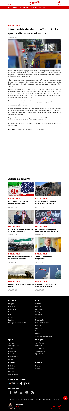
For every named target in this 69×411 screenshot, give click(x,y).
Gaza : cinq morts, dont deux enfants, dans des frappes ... (45, 202)
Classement (12, 351)
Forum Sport (12, 354)
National (38, 304)
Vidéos (37, 369)
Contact (10, 317)
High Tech (38, 328)
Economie (38, 315)
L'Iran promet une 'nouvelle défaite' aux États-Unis (26, 7)
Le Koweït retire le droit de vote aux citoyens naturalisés (47, 285)
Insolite (37, 334)
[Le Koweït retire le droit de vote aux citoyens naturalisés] (48, 272)
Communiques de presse (43, 336)
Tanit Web (55, 399)
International (14, 26)
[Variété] (10, 406)
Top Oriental (39, 348)
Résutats (11, 348)
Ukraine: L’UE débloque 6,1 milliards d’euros (21, 285)
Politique (38, 312)
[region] (34, 16)
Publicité (11, 320)
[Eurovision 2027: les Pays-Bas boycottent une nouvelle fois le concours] (48, 217)
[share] (65, 398)
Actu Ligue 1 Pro (13, 346)
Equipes (11, 304)
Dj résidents (39, 354)
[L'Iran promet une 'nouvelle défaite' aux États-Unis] (21, 189)
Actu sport (11, 343)
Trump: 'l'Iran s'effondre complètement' (43, 258)
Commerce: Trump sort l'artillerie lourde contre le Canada (20, 258)
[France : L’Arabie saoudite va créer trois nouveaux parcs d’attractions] (21, 217)
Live (9, 315)
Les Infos (11, 371)
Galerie (10, 359)
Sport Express (13, 357)
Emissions (11, 306)
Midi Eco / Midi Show (42, 323)
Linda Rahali (18, 406)
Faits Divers (39, 325)
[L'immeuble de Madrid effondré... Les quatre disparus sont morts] (34, 53)
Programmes (12, 309)
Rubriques (11, 369)
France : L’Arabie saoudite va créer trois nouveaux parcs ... (20, 230)
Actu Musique (39, 343)
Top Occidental (40, 351)
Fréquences (12, 312)
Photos (37, 366)
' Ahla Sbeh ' (19, 404)
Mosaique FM (39, 320)
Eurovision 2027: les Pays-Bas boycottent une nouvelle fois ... (46, 230)
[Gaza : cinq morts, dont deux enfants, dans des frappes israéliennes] (48, 189)
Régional (38, 306)
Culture (37, 317)
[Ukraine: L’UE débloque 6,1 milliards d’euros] (21, 272)
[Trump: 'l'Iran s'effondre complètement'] (48, 244)
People (37, 331)
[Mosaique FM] (34, 3)
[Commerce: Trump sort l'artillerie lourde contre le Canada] (21, 244)
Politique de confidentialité (17, 323)
